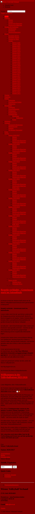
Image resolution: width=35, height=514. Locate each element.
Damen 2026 (16, 44)
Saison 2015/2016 (14, 235)
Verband (7, 123)
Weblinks (7, 121)
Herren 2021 (16, 60)
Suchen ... (4, 11)
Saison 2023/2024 (14, 161)
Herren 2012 (16, 92)
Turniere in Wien (14, 39)
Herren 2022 (16, 57)
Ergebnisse (12, 30)
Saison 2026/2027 (14, 135)
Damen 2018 (16, 72)
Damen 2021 (16, 62)
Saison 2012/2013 (14, 261)
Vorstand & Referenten (16, 125)
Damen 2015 (16, 83)
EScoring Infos (5, 457)
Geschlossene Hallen (15, 102)
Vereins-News (16, 282)
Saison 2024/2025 (14, 153)
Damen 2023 (16, 55)
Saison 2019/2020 (14, 198)
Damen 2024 (16, 51)
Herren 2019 (16, 67)
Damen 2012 (16, 93)
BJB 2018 (15, 224)
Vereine (7, 95)
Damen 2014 (16, 86)
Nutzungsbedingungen (12, 485)
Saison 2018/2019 (14, 207)
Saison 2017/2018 (14, 216)
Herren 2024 (16, 50)
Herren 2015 (16, 81)
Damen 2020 (16, 65)
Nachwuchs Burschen (15, 23)
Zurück (3, 508)
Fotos (6, 132)
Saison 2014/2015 (14, 244)
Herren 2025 (16, 46)
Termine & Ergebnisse (11, 27)
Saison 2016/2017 (14, 226)
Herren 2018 (16, 71)
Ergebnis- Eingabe (10, 475)
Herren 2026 (16, 43)
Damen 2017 (16, 76)
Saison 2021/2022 (14, 179)
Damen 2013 (16, 90)
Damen (11, 22)
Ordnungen (12, 111)
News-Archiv (13, 280)
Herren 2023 (16, 53)
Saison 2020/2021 (14, 189)
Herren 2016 (16, 78)
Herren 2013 (16, 88)
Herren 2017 (16, 74)
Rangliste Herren (14, 36)
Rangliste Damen (14, 37)
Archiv (11, 41)
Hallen (7, 98)
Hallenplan (12, 104)
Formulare (12, 107)
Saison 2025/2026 (14, 144)
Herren (11, 20)
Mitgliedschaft (13, 126)
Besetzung (15, 116)
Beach (7, 34)
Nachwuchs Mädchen (15, 25)
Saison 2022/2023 (14, 170)
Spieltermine (12, 29)
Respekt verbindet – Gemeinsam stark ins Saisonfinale (17, 291)
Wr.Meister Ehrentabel (15, 130)
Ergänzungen (13, 112)
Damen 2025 (16, 48)
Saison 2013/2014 (14, 252)
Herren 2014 (16, 85)
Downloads (8, 105)
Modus (3, 455)
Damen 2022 (16, 58)
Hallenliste (12, 100)
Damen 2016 (16, 79)
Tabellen (7, 18)
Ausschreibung (5, 453)
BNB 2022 (15, 188)
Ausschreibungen (14, 109)
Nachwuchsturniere (15, 32)
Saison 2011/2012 (14, 270)
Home (6, 16)
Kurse (14, 119)
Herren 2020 (16, 64)
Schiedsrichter (13, 114)
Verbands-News (17, 284)
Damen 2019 (16, 69)
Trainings (7, 97)
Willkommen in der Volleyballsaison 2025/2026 (14, 375)
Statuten (11, 128)
